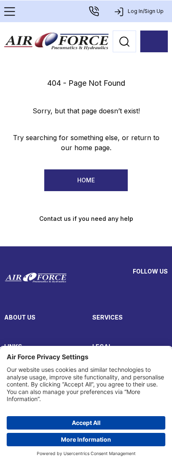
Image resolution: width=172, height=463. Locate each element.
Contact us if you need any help (86, 218)
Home (86, 180)
